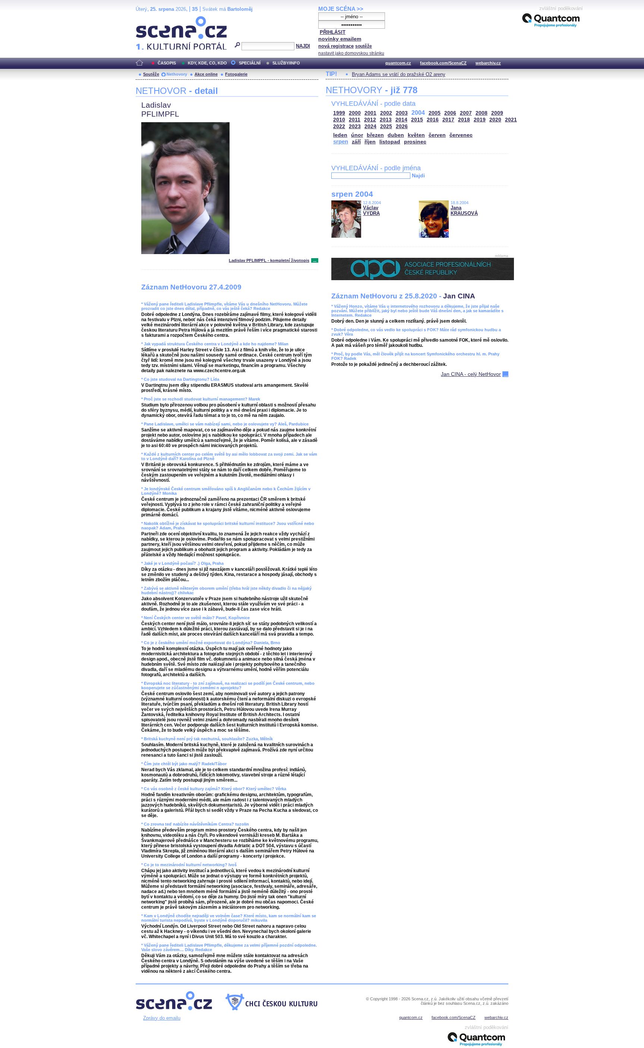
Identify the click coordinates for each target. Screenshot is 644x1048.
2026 (402, 126)
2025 (386, 126)
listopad (389, 142)
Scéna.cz (148, 19)
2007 (466, 113)
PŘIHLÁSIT (332, 32)
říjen (370, 142)
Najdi (418, 175)
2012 (370, 120)
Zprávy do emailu (161, 1018)
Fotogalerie (236, 74)
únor (357, 135)
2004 (418, 113)
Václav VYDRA (371, 210)
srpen (340, 141)
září (356, 142)
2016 (433, 120)
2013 (386, 120)
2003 (402, 113)
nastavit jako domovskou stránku (351, 53)
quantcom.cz (398, 63)
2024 (370, 126)
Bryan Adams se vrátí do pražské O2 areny (398, 74)
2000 (355, 113)
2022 (339, 126)
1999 (339, 113)
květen (416, 135)
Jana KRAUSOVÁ (464, 210)
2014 (401, 120)
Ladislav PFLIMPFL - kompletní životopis (269, 260)
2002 (386, 113)
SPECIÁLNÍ (250, 63)
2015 (417, 120)
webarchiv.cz (488, 63)
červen (437, 135)
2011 (354, 120)
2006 (450, 113)
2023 (355, 126)
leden (340, 135)
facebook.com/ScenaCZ (443, 63)
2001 (370, 113)
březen (375, 135)
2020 (495, 120)
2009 (497, 113)
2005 (435, 113)
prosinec (415, 142)
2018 (464, 120)
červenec (461, 135)
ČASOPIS (167, 63)
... (314, 260)
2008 (481, 113)
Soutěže (151, 74)
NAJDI (303, 46)
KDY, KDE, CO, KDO (207, 63)
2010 (339, 120)
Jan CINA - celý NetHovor (471, 374)
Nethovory (177, 74)
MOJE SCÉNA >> (340, 9)
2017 (448, 120)
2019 (480, 120)
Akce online (206, 74)
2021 (511, 120)
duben (396, 135)
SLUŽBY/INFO (286, 63)
